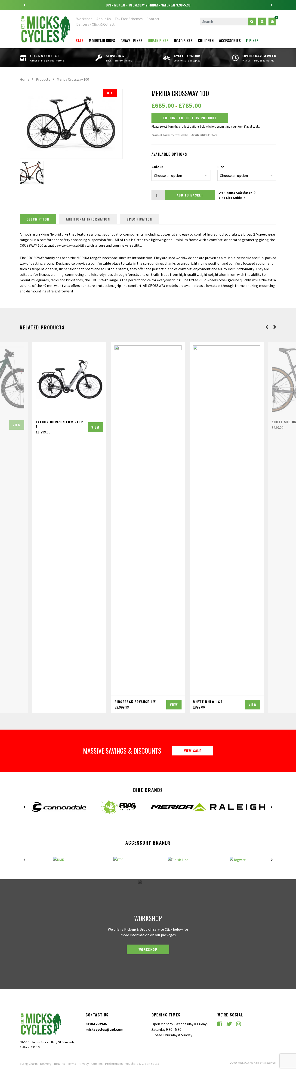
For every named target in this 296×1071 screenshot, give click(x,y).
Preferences (114, 1064)
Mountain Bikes (102, 40)
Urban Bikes (158, 40)
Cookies (97, 1064)
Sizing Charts (29, 1064)
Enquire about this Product (189, 117)
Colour (157, 166)
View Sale (192, 750)
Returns (59, 1064)
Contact (153, 18)
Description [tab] (38, 219)
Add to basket (190, 195)
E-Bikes (252, 40)
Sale (79, 40)
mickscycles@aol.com (104, 1029)
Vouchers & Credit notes (142, 1064)
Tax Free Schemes (129, 18)
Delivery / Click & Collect (95, 24)
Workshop (84, 18)
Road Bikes (183, 40)
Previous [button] (24, 5)
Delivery (46, 1064)
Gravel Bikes (131, 40)
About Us (103, 18)
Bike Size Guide (230, 198)
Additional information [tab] (88, 219)
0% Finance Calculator (235, 192)
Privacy (84, 1064)
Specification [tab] (139, 219)
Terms (72, 1064)
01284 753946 (96, 1024)
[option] (148, 5)
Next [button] (271, 5)
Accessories (230, 40)
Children (206, 40)
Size (220, 166)
